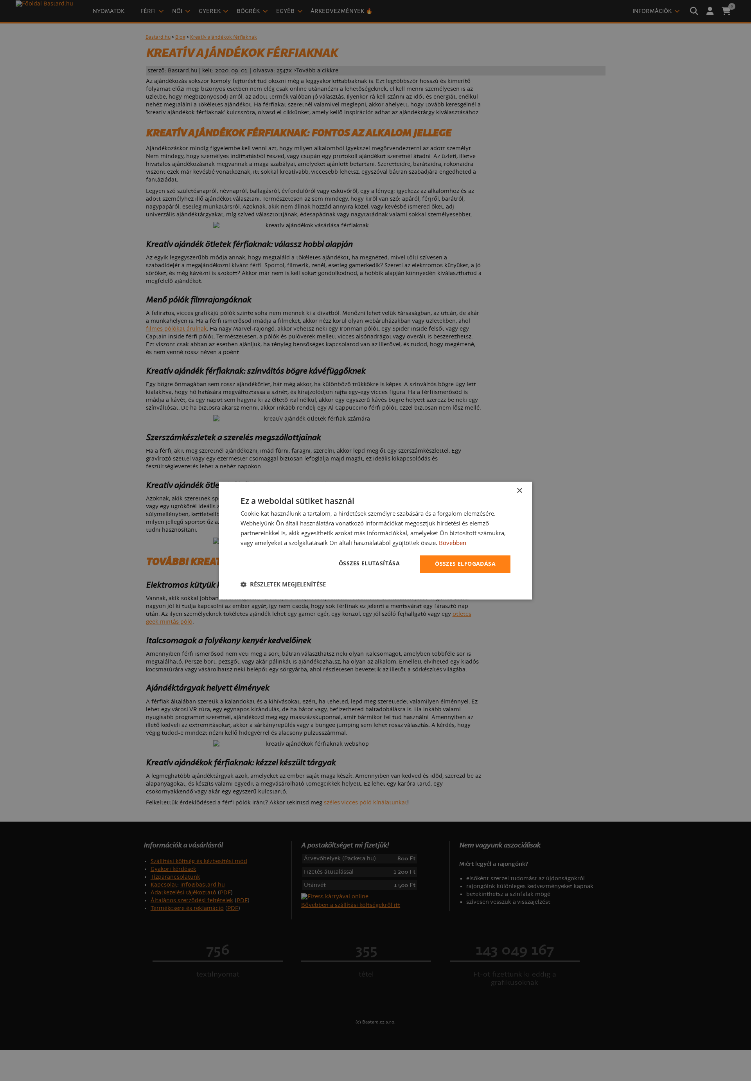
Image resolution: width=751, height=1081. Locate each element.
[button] (283, 584)
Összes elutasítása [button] (369, 563)
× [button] (519, 491)
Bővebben (452, 543)
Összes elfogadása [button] (465, 563)
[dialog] (375, 540)
